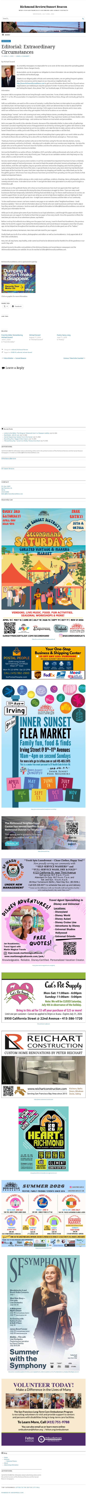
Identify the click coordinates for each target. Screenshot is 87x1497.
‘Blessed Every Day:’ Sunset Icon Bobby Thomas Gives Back (22, 440)
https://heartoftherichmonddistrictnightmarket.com (43, 1173)
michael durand (27, 352)
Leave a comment (22, 56)
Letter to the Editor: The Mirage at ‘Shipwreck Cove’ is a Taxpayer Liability (26, 433)
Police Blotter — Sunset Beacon (15, 358)
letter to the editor (24, 1487)
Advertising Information (11, 1465)
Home (6, 1457)
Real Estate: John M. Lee (11, 435)
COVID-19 (13, 352)
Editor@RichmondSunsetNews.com (12, 494)
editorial (6, 41)
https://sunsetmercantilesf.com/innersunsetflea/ (43, 809)
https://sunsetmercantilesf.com (43, 1248)
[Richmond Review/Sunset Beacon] (43, 27)
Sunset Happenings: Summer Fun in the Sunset (18, 437)
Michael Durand (34, 335)
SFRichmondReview (8, 459)
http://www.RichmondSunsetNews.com (30, 83)
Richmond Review (22, 349)
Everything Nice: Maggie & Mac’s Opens (16, 439)
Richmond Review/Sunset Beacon (43, 7)
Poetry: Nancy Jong (63, 335)
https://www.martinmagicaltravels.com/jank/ (43, 965)
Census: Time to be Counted (73, 358)
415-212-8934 (5, 492)
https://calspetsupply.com (43, 1023)
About (6, 1463)
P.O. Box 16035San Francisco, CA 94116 (6, 488)
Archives (6, 1459)
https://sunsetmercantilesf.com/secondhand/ (43, 639)
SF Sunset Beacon (7, 469)
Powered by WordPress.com (12, 1492)
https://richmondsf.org (43, 851)
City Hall (36, 1487)
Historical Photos (11, 1461)
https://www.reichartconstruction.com (43, 1099)
